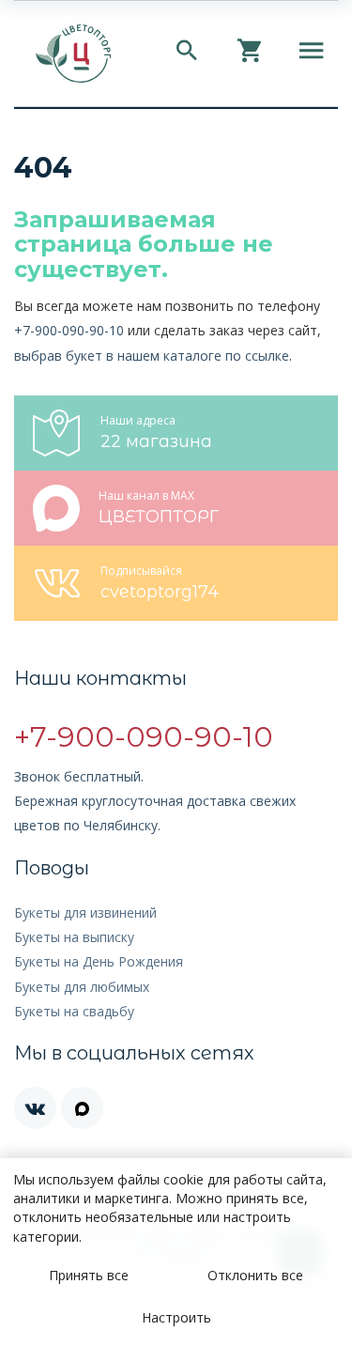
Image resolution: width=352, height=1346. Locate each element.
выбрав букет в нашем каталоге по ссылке (151, 355)
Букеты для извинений (85, 912)
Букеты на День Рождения (98, 961)
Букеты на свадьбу (74, 1011)
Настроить (176, 1317)
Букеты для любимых (81, 987)
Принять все (89, 1275)
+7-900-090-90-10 (69, 330)
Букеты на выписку (74, 937)
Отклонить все (255, 1275)
